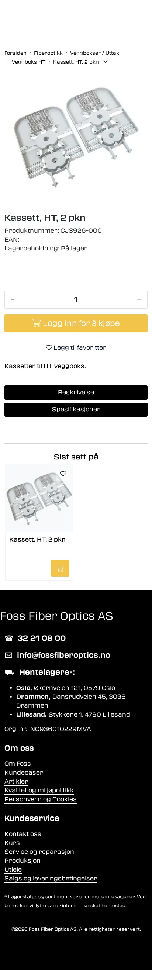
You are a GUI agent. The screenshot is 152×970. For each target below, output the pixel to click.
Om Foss (17, 763)
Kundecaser (23, 772)
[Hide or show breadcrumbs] (105, 62)
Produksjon (22, 860)
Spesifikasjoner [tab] (76, 409)
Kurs (12, 842)
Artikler (16, 781)
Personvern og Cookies (40, 799)
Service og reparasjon (39, 851)
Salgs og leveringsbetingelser (50, 878)
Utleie (13, 869)
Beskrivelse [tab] (76, 392)
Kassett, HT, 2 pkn (37, 539)
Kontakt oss (22, 834)
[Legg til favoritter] (63, 474)
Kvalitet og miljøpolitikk (39, 790)
